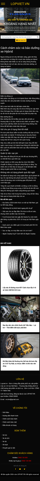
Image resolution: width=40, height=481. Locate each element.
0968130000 (13, 396)
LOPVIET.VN (20, 4)
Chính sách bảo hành (9, 419)
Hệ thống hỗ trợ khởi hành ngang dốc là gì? (17, 208)
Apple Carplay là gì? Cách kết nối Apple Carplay (18, 234)
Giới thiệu (5, 412)
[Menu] (3, 4)
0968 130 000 (23, 458)
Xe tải (4, 441)
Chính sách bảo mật (9, 422)
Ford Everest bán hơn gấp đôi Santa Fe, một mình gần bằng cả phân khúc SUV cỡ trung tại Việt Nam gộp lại (20, 219)
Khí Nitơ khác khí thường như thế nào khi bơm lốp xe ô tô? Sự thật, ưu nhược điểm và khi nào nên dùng (20, 363)
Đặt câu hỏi (21, 40)
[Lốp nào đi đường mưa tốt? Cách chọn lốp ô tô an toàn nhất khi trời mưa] (20, 265)
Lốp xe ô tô (5, 386)
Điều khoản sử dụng (9, 425)
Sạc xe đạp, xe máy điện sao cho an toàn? (17, 231)
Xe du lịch (5, 438)
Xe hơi (4, 435)
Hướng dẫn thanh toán (10, 416)
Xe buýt (5, 445)
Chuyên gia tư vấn (8, 448)
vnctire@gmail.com (12, 399)
